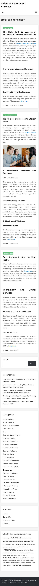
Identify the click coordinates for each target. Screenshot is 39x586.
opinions (25, 555)
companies (28, 541)
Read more (24, 101)
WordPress (13, 583)
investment (28, 271)
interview (5, 553)
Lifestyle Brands (12, 553)
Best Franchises (8, 429)
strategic (29, 562)
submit (4, 565)
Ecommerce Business (10, 464)
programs (12, 560)
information (9, 549)
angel (15, 534)
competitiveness (7, 544)
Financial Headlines (10, 473)
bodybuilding (6, 538)
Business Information (10, 441)
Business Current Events (11, 435)
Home (5, 514)
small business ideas (13, 562)
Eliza (6, 105)
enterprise (21, 544)
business (15, 537)
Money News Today (10, 489)
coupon (13, 544)
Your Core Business (26, 565)
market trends (30, 133)
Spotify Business (9, 495)
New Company (8, 492)
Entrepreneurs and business (26, 43)
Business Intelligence (10, 448)
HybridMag (24, 583)
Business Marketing (10, 451)
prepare (28, 557)
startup (23, 562)
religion (18, 560)
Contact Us (7, 517)
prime (32, 557)
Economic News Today (11, 467)
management (30, 553)
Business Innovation (10, 445)
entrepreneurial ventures (10, 547)
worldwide (16, 565)
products (5, 560)
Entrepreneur (7, 470)
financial (22, 547)
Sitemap (6, 523)
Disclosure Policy (9, 520)
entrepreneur (31, 544)
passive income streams (10, 557)
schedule (23, 560)
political (24, 557)
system (9, 565)
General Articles (8, 253)
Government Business (11, 483)
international (29, 550)
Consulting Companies (11, 460)
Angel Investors (8, 422)
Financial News (8, 476)
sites (4, 562)
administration (8, 534)
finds (27, 547)
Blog (4, 432)
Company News (8, 457)
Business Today (8, 28)
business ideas (7, 541)
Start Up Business (9, 499)
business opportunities (17, 541)
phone (19, 557)
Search (5, 360)
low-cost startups (21, 553)
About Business (8, 419)
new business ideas (16, 555)
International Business (11, 486)
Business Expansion (26, 538)
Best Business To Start (10, 115)
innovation (20, 550)
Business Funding (9, 438)
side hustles (29, 560)
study (33, 562)
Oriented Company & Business (13, 5)
